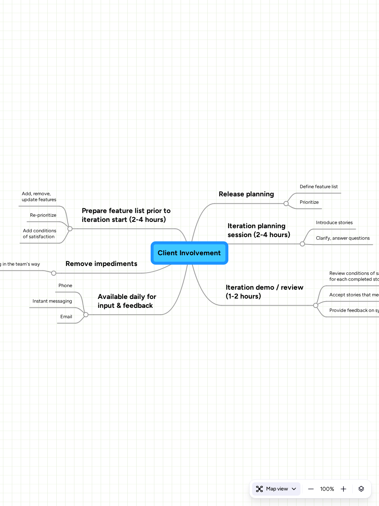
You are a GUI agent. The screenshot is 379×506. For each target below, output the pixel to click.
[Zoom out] (310, 489)
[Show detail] (361, 489)
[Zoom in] (343, 489)
